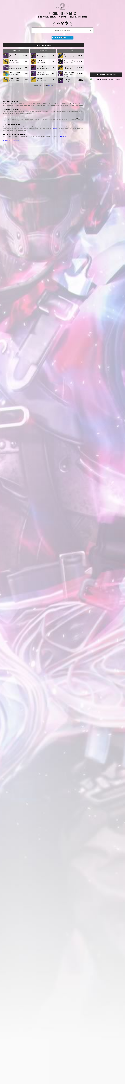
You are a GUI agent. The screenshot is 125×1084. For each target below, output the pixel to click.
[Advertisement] (106, 56)
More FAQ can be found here (11, 140)
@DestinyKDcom (62, 136)
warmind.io (50, 85)
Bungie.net (55, 129)
